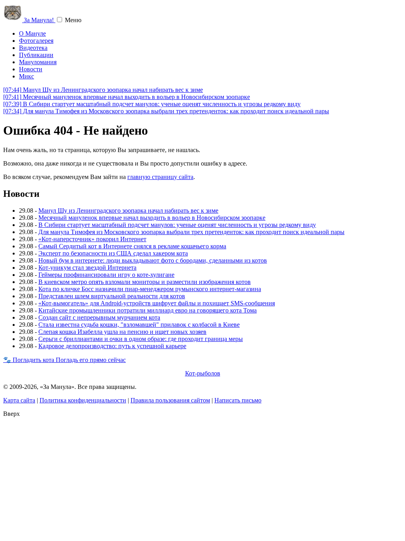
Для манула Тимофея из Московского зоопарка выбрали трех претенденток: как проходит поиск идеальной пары (166, 111)
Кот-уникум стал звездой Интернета (87, 267)
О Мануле (32, 33)
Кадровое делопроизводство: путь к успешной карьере (112, 346)
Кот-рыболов (202, 373)
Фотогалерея (36, 40)
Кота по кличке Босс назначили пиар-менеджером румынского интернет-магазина (149, 289)
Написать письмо (237, 400)
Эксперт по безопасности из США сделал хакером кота (113, 253)
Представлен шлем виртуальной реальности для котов (111, 296)
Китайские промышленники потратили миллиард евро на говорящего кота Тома (147, 310)
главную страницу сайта (160, 176)
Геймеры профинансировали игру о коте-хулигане (106, 274)
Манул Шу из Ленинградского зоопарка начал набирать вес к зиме (103, 89)
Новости (30, 69)
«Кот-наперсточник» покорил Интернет (92, 239)
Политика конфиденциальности (83, 400)
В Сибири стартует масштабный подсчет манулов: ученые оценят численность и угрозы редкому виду (152, 104)
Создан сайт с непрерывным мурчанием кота (99, 317)
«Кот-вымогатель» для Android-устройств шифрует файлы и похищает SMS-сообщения (156, 303)
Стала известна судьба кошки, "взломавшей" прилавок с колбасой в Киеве (139, 324)
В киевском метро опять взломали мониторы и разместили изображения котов (144, 281)
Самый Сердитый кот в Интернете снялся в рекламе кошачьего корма (132, 246)
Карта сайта (19, 400)
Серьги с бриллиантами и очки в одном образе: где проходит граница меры (140, 338)
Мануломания (38, 62)
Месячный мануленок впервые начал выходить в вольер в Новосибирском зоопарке (126, 96)
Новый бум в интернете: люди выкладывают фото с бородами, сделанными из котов (152, 260)
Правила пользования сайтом (170, 400)
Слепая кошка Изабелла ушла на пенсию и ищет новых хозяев (122, 331)
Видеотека (33, 47)
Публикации (36, 54)
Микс (26, 76)
